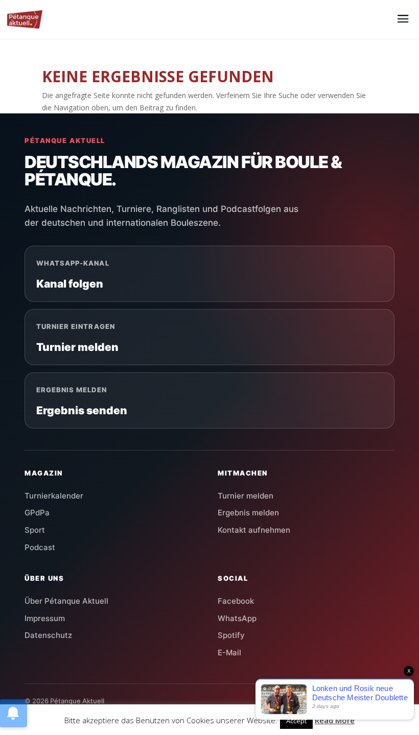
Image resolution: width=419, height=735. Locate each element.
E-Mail (229, 652)
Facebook (236, 601)
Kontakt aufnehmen (254, 530)
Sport (35, 530)
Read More (335, 720)
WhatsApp (237, 618)
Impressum (45, 618)
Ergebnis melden (248, 512)
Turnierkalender (54, 496)
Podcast (40, 547)
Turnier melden (245, 496)
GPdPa (37, 512)
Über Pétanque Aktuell (66, 601)
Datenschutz (48, 635)
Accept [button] (296, 720)
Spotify (231, 635)
